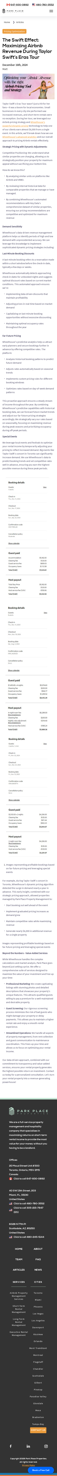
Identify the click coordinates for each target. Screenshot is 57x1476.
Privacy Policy (28, 1465)
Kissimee (38, 1334)
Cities (38, 1282)
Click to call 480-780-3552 (29, 1203)
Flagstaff (38, 1362)
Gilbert (38, 1382)
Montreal (38, 1355)
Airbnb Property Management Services (19, 1296)
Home (7, 22)
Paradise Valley (38, 1396)
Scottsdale (38, 1375)
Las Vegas (38, 1313)
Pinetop (38, 1389)
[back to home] (12, 11)
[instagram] (46, 1447)
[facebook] (10, 1447)
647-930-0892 (19, 4)
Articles (20, 22)
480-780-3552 (45, 4)
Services (19, 1282)
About (38, 1249)
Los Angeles (38, 1320)
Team (18, 1259)
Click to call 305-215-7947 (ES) (28, 1210)
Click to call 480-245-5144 (29, 1237)
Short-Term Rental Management (19, 1309)
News (38, 1269)
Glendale (38, 1403)
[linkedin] (28, 1447)
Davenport (38, 1327)
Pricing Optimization (14, 31)
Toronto (38, 1293)
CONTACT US (38, 1430)
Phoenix (38, 1306)
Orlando (38, 1341)
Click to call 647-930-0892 (29, 1178)
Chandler (38, 1368)
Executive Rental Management (19, 1333)
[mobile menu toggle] (51, 11)
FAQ (38, 1259)
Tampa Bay (38, 1424)
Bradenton (38, 1417)
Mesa (38, 1410)
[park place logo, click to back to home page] (28, 1111)
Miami (38, 1299)
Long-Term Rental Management (19, 1322)
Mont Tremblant (38, 1348)
